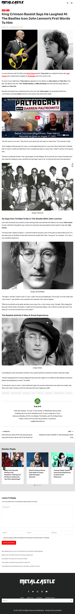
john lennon (6, 393)
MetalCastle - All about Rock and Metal (48, 610)
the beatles (49, 393)
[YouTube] (46, 591)
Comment (6, 507)
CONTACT (39, 597)
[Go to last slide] (4, 468)
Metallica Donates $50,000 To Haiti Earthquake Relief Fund (56, 435)
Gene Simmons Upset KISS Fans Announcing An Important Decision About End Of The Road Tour (17, 435)
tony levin (69, 393)
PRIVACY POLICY (50, 597)
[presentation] (13, 459)
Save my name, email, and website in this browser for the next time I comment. (27, 538)
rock (33, 393)
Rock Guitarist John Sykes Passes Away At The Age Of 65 (16, 562)
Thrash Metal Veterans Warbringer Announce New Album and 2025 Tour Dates (21, 566)
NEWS (3, 10)
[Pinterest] (42, 591)
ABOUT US (30, 597)
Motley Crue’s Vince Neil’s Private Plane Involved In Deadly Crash (17, 555)
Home (22, 597)
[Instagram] (37, 591)
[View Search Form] (67, 2)
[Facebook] (28, 591)
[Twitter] (33, 591)
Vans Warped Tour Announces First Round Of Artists (14, 559)
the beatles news (59, 393)
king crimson (26, 393)
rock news (40, 393)
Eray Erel (5, 27)
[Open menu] (71, 2)
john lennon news (16, 393)
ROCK (7, 10)
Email (29, 533)
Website (54, 533)
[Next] (71, 468)
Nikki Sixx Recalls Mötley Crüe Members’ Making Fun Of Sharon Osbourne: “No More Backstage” (12, 474)
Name (4, 533)
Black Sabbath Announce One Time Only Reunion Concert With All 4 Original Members (22, 551)
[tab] (34, 485)
